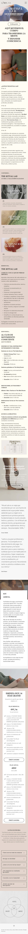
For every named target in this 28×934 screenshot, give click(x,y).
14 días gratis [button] (14, 24)
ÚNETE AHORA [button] (14, 760)
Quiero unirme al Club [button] (13, 485)
